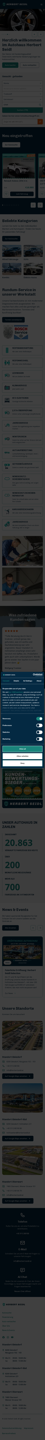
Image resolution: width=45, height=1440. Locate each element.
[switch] (39, 725)
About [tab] (39, 681)
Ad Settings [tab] (27, 681)
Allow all (22, 749)
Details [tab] (16, 681)
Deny (22, 763)
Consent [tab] (6, 681)
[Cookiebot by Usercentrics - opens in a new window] (32, 674)
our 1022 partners (16, 692)
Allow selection (23, 756)
